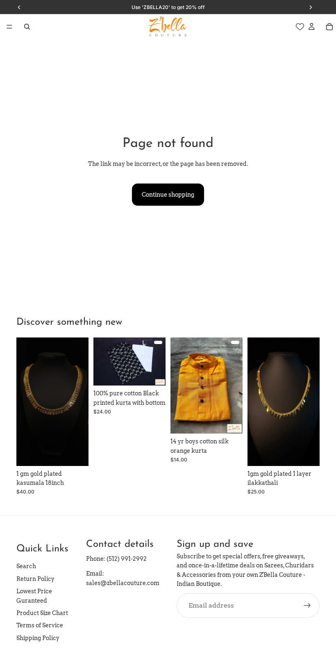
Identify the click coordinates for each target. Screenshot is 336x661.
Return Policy (35, 579)
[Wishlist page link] (300, 27)
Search (26, 566)
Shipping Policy (37, 638)
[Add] (75, 453)
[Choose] (152, 372)
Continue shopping (168, 194)
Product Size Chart (42, 613)
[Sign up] (307, 605)
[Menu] (9, 26)
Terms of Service (39, 625)
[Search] (27, 27)
